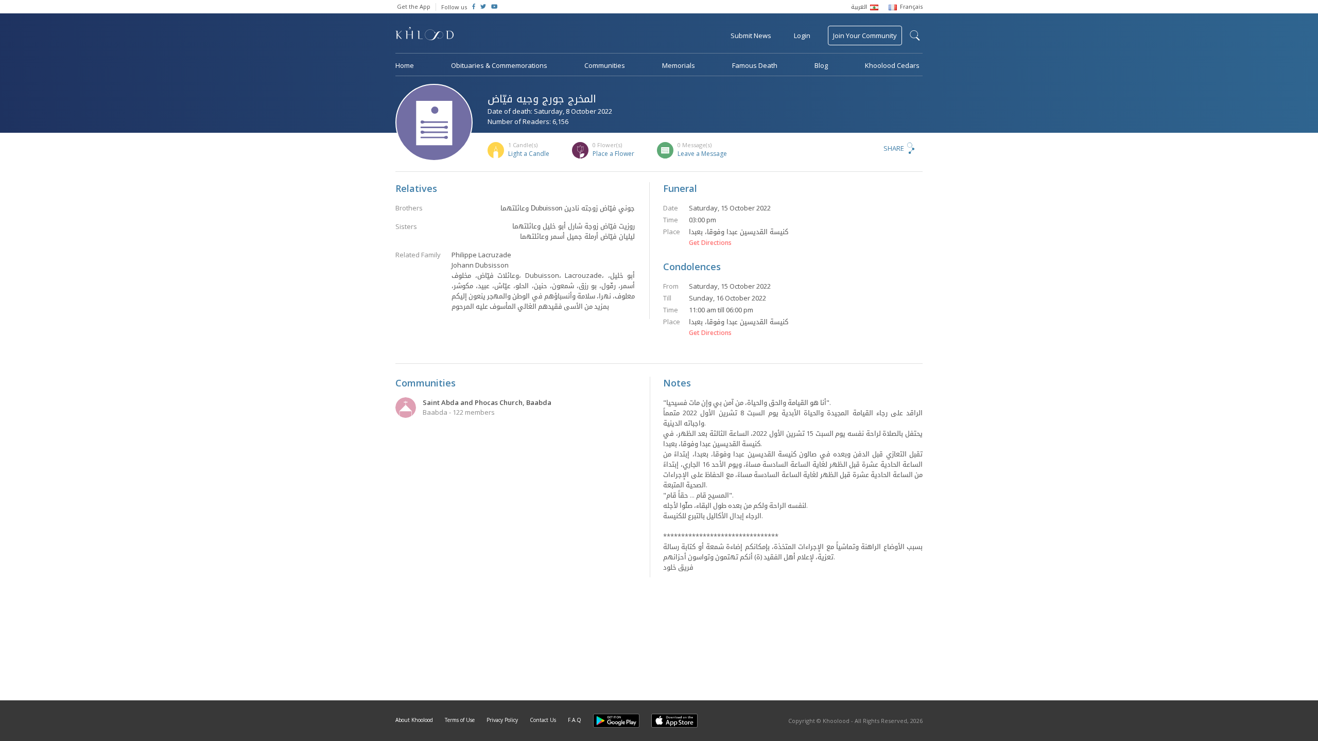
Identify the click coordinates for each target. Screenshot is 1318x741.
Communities (604, 65)
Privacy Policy (502, 720)
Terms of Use (460, 720)
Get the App (413, 6)
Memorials (678, 65)
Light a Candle (528, 153)
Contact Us (543, 720)
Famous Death (754, 65)
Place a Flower (613, 153)
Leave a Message (702, 153)
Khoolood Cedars (892, 65)
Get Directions (710, 243)
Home (404, 65)
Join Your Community (865, 35)
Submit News (751, 35)
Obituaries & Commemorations (499, 65)
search (915, 35)
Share (893, 148)
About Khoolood (414, 720)
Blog (821, 65)
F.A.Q (574, 720)
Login (802, 35)
